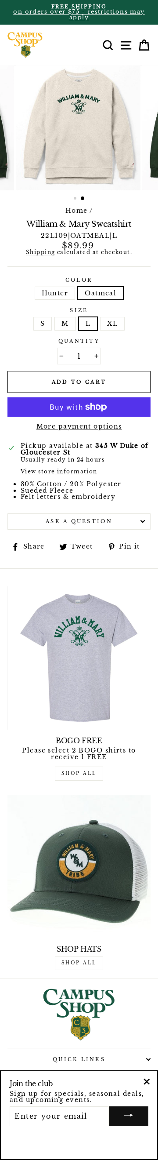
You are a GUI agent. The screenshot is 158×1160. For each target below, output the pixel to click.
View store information (59, 472)
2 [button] (83, 198)
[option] (79, 12)
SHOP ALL (79, 773)
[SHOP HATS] (79, 866)
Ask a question (79, 521)
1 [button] (76, 199)
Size (79, 310)
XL (112, 323)
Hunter (55, 293)
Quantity (79, 341)
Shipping (40, 252)
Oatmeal (100, 293)
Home (76, 211)
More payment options (79, 426)
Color (79, 280)
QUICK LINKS (79, 1059)
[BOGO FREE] (79, 658)
